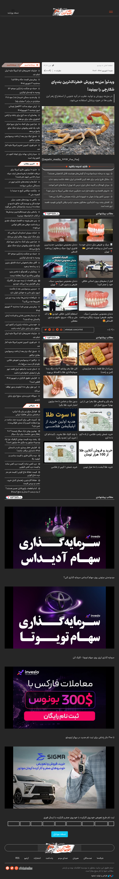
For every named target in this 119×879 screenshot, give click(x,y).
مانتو (111, 823)
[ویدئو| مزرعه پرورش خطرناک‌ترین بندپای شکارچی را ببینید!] (78, 130)
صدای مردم (63, 858)
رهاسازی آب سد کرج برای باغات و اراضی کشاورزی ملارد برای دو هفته (22, 117)
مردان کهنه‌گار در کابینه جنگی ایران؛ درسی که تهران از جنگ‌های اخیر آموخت (79, 185)
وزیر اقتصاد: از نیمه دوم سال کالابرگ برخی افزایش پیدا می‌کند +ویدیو (23, 282)
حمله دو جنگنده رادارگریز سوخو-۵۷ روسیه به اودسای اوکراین (24, 90)
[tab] (31, 65)
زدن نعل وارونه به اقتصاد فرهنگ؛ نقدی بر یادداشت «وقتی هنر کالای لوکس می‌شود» (22, 224)
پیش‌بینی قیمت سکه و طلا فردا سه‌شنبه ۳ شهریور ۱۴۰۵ (25, 81)
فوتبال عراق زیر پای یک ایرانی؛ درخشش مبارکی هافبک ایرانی (26, 413)
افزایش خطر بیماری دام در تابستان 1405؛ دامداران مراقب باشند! (24, 449)
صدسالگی (88, 858)
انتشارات (37, 858)
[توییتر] (12, 868)
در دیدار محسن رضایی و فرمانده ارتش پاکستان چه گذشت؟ (22, 317)
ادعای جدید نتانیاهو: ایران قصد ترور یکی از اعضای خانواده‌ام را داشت (23, 371)
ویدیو (99, 65)
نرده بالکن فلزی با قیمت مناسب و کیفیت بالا (24, 457)
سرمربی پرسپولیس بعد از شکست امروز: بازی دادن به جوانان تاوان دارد (24, 290)
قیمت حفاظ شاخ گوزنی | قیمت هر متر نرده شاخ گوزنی (23, 473)
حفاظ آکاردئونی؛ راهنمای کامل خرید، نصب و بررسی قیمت (23, 482)
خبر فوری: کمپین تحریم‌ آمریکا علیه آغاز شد (22, 147)
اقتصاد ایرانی (48, 823)
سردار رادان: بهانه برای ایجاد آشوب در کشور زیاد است (23, 156)
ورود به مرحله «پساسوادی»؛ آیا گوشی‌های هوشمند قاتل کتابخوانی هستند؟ (78, 173)
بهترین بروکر (36, 823)
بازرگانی (32, 405)
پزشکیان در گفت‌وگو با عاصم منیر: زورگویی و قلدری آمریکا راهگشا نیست (24, 273)
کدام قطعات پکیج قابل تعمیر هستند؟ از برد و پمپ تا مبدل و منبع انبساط (23, 490)
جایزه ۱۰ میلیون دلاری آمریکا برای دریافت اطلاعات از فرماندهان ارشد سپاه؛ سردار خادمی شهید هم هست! (23, 173)
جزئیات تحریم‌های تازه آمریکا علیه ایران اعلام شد (22, 335)
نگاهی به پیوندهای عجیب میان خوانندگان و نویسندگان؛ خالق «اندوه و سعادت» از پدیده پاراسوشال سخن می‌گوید (22, 203)
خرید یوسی (60, 823)
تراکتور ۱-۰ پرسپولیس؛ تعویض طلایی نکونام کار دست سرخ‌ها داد (23, 362)
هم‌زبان (76, 858)
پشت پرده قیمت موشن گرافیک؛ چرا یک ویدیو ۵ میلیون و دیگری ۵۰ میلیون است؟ (22, 441)
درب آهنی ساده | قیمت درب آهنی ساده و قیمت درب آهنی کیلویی (22, 465)
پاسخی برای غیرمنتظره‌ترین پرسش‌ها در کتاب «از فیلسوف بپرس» (23, 213)
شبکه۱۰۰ (100, 858)
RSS (17, 858)
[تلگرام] (7, 868)
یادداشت (49, 858)
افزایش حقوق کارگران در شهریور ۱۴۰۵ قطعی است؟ (23, 380)
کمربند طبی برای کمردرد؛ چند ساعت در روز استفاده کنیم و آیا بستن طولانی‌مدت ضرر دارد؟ (22, 423)
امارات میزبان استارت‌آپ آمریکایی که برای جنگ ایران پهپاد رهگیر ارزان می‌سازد (23, 234)
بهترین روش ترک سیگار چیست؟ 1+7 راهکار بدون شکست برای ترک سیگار (23, 432)
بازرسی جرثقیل (101, 823)
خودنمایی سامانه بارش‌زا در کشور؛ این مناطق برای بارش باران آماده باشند (23, 326)
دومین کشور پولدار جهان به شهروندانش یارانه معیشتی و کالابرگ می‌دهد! (79, 196)
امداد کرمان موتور (73, 823)
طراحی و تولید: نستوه (99, 875)
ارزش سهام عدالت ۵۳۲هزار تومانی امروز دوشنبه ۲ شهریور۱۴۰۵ (24, 108)
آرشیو (26, 858)
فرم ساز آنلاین (88, 823)
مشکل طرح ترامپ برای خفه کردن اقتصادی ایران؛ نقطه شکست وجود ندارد (79, 179)
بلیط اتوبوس (13, 823)
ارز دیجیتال (25, 823)
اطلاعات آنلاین (63, 11)
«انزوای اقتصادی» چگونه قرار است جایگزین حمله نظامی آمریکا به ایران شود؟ (77, 190)
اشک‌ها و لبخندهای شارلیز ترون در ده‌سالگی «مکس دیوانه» (24, 183)
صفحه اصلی (108, 65)
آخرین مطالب (29, 163)
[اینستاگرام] (16, 868)
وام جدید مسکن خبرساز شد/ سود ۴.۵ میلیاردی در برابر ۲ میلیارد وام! (23, 99)
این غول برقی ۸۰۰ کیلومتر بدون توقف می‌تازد (23, 388)
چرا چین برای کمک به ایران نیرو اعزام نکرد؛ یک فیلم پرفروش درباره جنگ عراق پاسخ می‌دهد (23, 127)
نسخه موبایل (59, 834)
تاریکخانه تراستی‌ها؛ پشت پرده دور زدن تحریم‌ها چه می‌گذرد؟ (22, 299)
